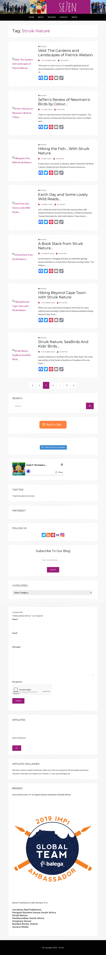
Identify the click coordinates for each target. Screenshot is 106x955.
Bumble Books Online (25, 924)
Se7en (61, 947)
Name (15, 619)
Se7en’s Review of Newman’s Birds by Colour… (64, 101)
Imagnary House (21, 921)
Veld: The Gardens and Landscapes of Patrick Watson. (65, 52)
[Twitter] (43, 535)
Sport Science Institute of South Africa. (53, 794)
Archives (52, 17)
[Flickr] (57, 535)
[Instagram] (62, 535)
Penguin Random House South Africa (34, 912)
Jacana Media (20, 927)
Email (15, 633)
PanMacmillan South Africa (28, 918)
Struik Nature (20, 915)
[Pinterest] (53, 535)
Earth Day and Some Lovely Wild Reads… (63, 196)
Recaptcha (17, 682)
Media (74, 17)
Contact (64, 17)
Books (43, 46)
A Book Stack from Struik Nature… (60, 245)
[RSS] (48, 535)
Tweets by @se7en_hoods (23, 496)
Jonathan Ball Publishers (26, 909)
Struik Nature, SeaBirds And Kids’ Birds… (63, 344)
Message (17, 647)
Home (31, 17)
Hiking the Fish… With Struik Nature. (63, 150)
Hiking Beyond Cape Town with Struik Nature (62, 294)
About (41, 17)
